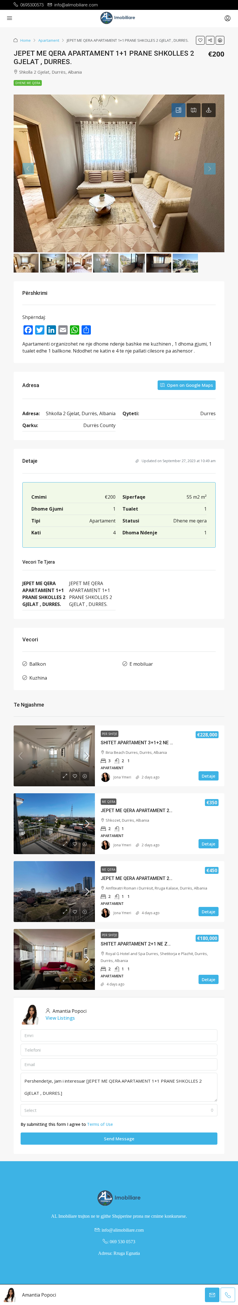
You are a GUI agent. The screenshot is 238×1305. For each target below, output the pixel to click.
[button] (200, 40)
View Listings (60, 1018)
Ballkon (37, 664)
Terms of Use (100, 1124)
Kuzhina (38, 678)
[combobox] (119, 1110)
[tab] (178, 110)
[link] (54, 755)
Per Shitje (109, 734)
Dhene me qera (27, 83)
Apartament (48, 40)
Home (25, 40)
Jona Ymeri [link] (122, 777)
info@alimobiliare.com (123, 1230)
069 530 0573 (122, 1241)
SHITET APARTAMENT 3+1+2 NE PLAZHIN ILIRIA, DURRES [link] (161, 742)
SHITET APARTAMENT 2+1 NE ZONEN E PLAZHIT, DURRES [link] (162, 944)
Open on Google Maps (189, 385)
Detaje (208, 776)
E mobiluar (141, 664)
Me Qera (108, 802)
